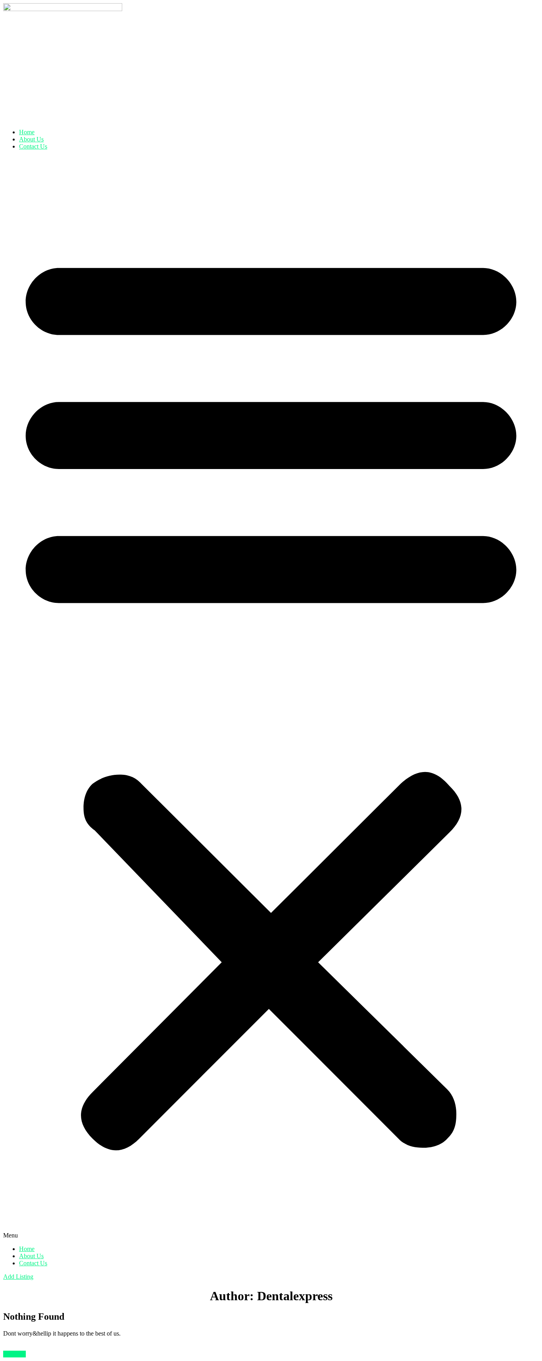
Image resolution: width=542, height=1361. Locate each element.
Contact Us (33, 146)
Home (27, 132)
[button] (271, 697)
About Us (31, 139)
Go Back (14, 1354)
